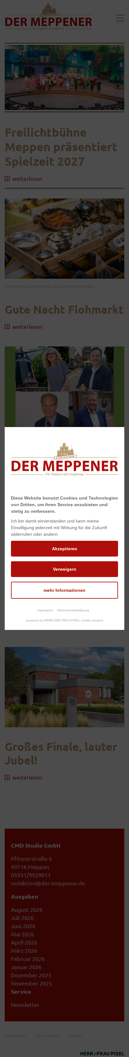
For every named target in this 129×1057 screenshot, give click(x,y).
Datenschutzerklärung (73, 610)
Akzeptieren (64, 548)
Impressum (45, 610)
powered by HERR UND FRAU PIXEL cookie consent (64, 620)
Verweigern (64, 569)
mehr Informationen (64, 590)
